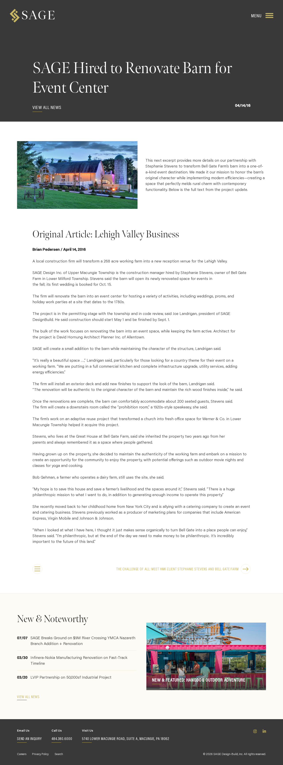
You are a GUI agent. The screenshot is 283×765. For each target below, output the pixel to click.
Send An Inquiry (29, 738)
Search (59, 753)
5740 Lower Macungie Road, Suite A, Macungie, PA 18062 (126, 738)
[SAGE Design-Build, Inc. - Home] (32, 16)
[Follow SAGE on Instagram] (255, 736)
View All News (47, 107)
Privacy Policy (40, 753)
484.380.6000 (62, 738)
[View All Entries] (37, 569)
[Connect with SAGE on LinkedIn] (264, 736)
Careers (21, 753)
